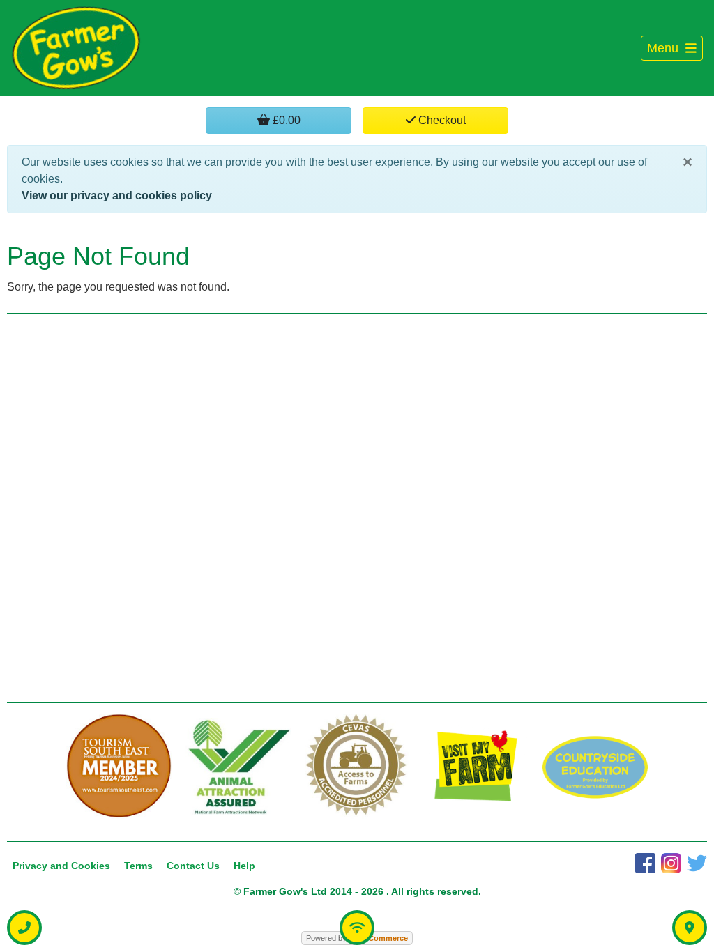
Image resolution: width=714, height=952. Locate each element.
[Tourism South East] (119, 766)
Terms (138, 865)
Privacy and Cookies (61, 865)
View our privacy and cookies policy (117, 195)
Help (244, 865)
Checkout (441, 120)
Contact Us (193, 865)
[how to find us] (689, 927)
